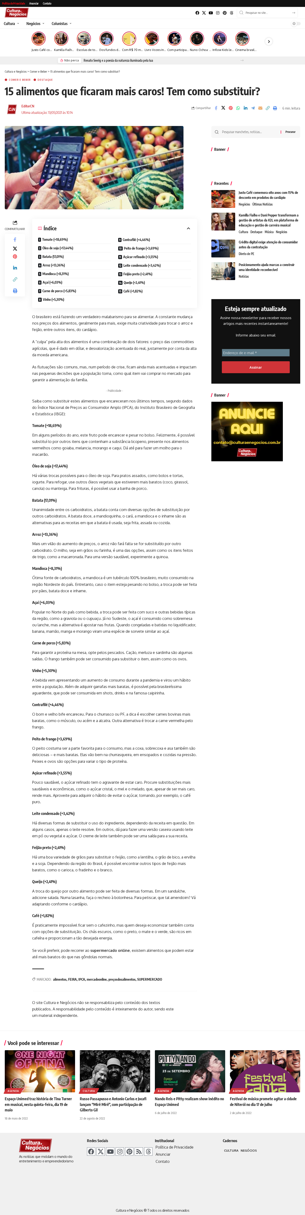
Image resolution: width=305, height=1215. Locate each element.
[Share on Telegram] (252, 108)
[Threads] (231, 13)
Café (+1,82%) (132, 291)
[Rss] (139, 1151)
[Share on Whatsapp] (238, 108)
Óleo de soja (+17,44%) (57, 248)
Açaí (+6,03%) (52, 282)
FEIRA (72, 979)
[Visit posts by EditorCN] (12, 109)
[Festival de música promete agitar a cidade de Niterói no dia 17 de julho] (265, 1071)
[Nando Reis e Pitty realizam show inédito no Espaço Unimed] (190, 1071)
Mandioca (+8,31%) (55, 274)
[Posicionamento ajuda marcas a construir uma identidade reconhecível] (223, 271)
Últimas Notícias (262, 204)
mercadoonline (97, 979)
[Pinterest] (224, 13)
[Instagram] (217, 13)
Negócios (244, 204)
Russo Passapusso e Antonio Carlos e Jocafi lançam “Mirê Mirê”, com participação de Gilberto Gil (113, 1104)
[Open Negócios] (42, 23)
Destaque (45, 80)
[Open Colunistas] (70, 23)
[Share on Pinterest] (230, 108)
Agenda (13, 1090)
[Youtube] (211, 13)
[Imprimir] (275, 108)
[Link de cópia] (267, 108)
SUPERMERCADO (149, 979)
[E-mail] (260, 108)
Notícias (244, 276)
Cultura (243, 232)
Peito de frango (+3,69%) (141, 248)
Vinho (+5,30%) (53, 299)
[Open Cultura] (17, 23)
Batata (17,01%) (53, 257)
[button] (242, 60)
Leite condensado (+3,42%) (142, 265)
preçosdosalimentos (122, 979)
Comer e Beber (20, 80)
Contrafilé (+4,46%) (136, 240)
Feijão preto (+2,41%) (137, 274)
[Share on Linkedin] (245, 108)
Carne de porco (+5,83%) (59, 291)
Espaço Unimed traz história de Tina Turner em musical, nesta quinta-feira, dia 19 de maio (38, 1104)
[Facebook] (197, 13)
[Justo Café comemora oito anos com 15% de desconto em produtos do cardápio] (223, 199)
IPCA (81, 979)
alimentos (59, 979)
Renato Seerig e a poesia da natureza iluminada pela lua (118, 60)
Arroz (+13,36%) (54, 265)
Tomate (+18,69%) (55, 239)
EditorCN (27, 106)
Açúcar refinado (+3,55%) (140, 257)
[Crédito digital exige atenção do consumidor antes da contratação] (223, 248)
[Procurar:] (250, 132)
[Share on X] (223, 108)
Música (269, 232)
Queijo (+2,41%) (135, 283)
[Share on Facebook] (216, 108)
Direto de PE (246, 254)
